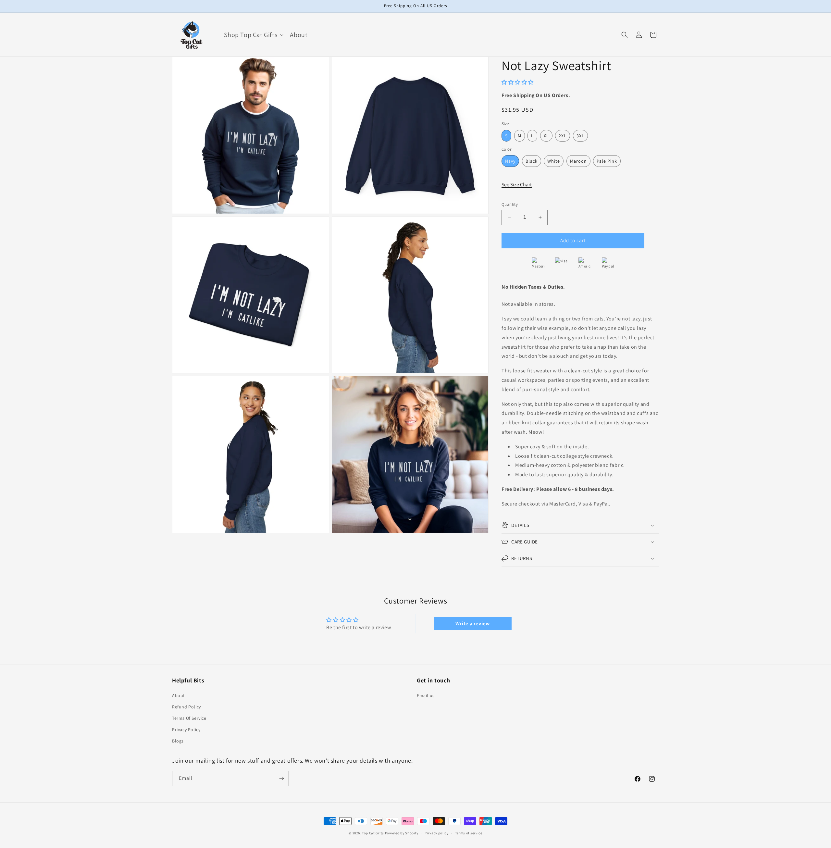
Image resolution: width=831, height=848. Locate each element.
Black (532, 161)
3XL (580, 136)
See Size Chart (517, 184)
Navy (510, 161)
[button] (253, 35)
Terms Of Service (189, 718)
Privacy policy (437, 833)
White (553, 161)
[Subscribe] (281, 778)
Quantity (510, 204)
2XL (562, 136)
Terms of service (468, 833)
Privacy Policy (186, 729)
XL (546, 136)
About (178, 695)
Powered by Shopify (401, 833)
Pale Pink (607, 161)
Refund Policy (186, 707)
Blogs (178, 741)
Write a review (472, 623)
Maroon (578, 161)
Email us (426, 695)
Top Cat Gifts (373, 833)
